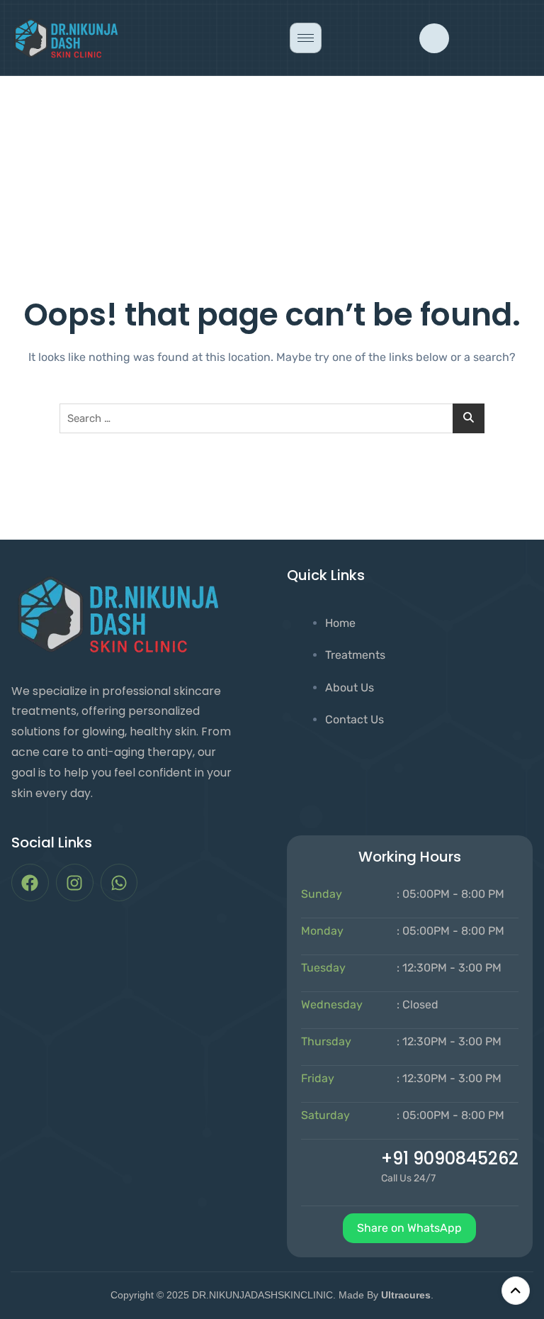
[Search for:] (272, 418)
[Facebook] (30, 882)
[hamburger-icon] (306, 38)
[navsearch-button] (434, 38)
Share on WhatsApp (409, 1228)
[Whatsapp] (119, 882)
